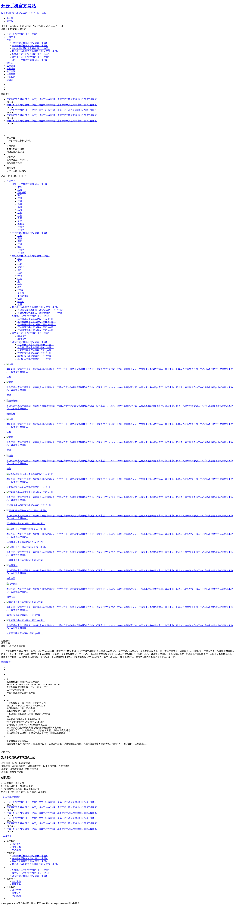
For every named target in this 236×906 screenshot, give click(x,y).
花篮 (19, 273)
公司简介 (11, 37)
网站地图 (16, 896)
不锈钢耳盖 (22, 296)
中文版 (10, 18)
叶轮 (19, 276)
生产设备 (11, 66)
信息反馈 (11, 74)
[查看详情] (6, 662)
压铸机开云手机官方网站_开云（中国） (31, 54)
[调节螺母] (12, 400)
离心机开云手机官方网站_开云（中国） (31, 48)
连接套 (20, 301)
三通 (19, 304)
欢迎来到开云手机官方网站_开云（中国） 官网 (23, 13)
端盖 (19, 241)
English (10, 80)
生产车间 (11, 71)
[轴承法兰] (12, 565)
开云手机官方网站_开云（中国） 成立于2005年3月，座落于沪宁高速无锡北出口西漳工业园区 (52, 99)
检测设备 (11, 68)
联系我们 (11, 77)
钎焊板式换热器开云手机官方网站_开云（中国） (35, 51)
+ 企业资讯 (6, 836)
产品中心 (11, 40)
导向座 (20, 224)
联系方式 (16, 890)
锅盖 (19, 299)
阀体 (19, 258)
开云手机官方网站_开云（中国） (22, 34)
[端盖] (10, 455)
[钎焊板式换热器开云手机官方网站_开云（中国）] (31, 474)
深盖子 (20, 267)
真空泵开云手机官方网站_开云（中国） (31, 57)
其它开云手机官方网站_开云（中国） (30, 60)
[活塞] (10, 364)
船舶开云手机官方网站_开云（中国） (30, 861)
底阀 (19, 189)
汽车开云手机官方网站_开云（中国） (30, 45)
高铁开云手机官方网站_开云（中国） (30, 43)
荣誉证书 (11, 63)
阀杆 (19, 270)
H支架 (20, 290)
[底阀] (10, 382)
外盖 (19, 264)
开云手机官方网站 (18, 5)
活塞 (19, 187)
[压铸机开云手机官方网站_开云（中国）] (27, 510)
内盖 (19, 261)
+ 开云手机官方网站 (10, 797)
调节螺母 (21, 192)
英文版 (10, 21)
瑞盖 (19, 195)
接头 (19, 284)
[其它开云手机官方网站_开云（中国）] (26, 602)
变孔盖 (20, 293)
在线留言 (16, 893)
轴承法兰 (21, 336)
